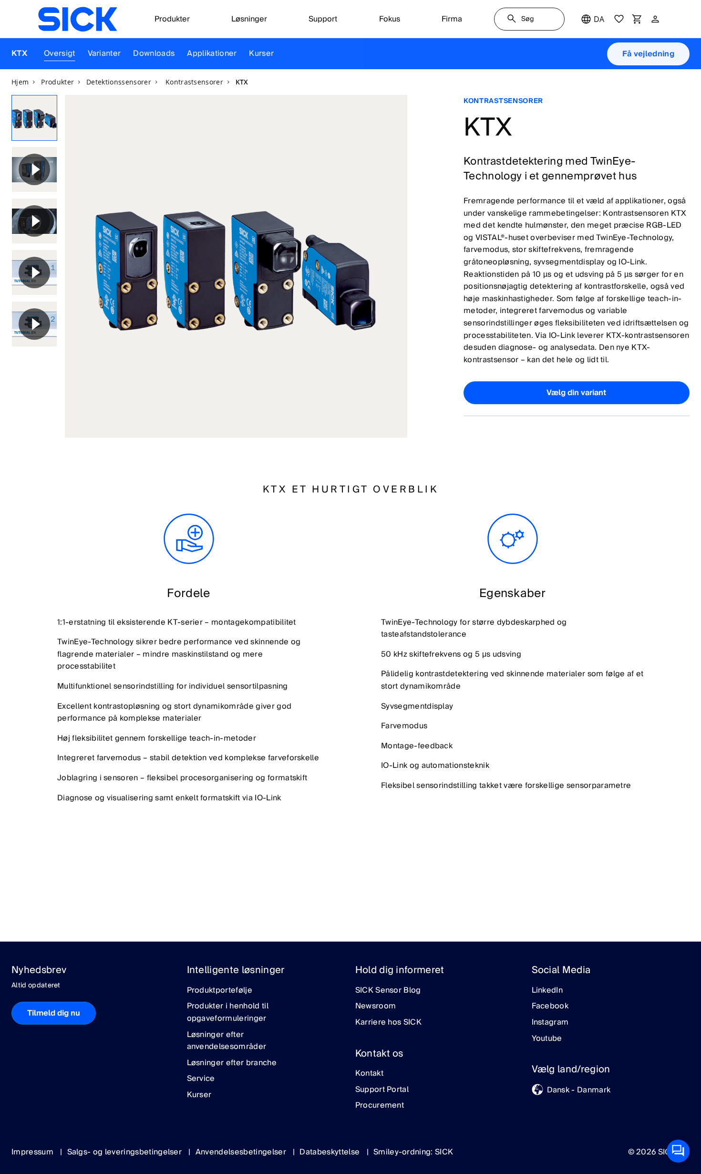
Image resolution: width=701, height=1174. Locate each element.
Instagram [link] (550, 1023)
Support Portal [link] (382, 1090)
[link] (77, 19)
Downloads (154, 53)
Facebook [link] (550, 1006)
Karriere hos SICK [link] (388, 1023)
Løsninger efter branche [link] (232, 1063)
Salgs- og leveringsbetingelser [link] (125, 1152)
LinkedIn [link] (547, 991)
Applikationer (212, 53)
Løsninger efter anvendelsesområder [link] (227, 1041)
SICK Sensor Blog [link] (388, 991)
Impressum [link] (33, 1152)
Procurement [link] (379, 1106)
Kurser (261, 53)
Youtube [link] (547, 1039)
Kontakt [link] (369, 1074)
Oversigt (59, 53)
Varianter (104, 53)
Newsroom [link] (375, 1006)
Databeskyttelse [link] (330, 1152)
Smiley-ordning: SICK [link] (413, 1152)
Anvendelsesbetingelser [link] (242, 1152)
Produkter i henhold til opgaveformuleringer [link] (227, 1012)
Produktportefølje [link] (219, 991)
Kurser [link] (199, 1095)
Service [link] (201, 1079)
